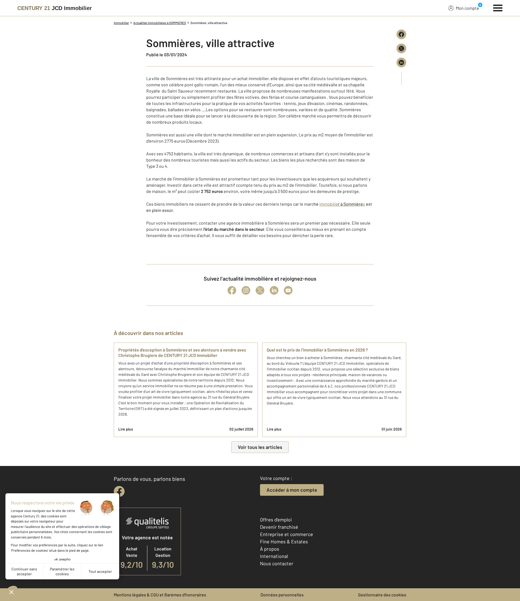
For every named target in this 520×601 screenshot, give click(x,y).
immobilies (342, 203)
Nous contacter (276, 563)
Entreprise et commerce (286, 534)
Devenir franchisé (279, 527)
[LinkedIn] (274, 290)
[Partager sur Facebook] (401, 34)
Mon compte (467, 8)
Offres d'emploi (276, 520)
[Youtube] (288, 290)
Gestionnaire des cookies (382, 594)
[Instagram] (246, 290)
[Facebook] (231, 290)
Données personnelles (282, 594)
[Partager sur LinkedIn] (401, 62)
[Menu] (498, 7)
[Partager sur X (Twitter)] (401, 48)
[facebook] (119, 491)
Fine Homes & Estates (284, 541)
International (274, 556)
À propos (269, 549)
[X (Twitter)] (260, 290)
